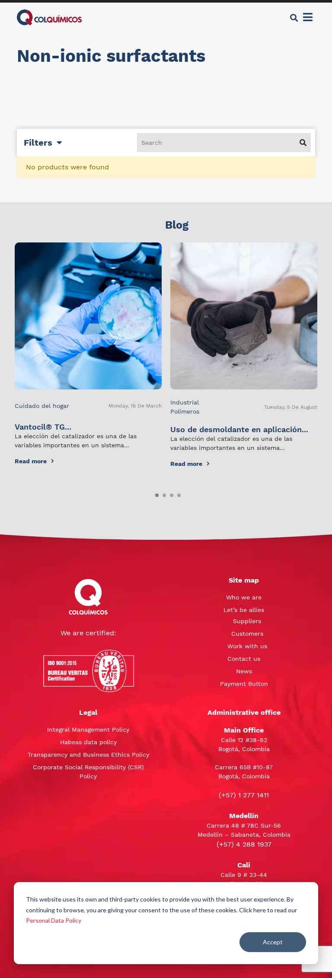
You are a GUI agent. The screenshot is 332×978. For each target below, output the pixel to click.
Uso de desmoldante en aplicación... (239, 429)
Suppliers (247, 621)
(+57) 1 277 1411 (244, 795)
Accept (273, 942)
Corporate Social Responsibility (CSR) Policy (88, 772)
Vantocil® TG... (43, 426)
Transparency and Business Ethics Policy (88, 754)
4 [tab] (177, 493)
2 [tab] (162, 493)
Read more (31, 461)
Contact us (243, 658)
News (244, 671)
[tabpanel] (88, 354)
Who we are (244, 597)
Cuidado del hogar (42, 405)
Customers (247, 633)
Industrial (184, 402)
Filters (38, 142)
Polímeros (184, 411)
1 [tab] (155, 493)
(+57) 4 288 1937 (244, 844)
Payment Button (244, 683)
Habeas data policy (88, 742)
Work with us (247, 646)
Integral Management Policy (88, 729)
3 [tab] (169, 493)
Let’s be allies (243, 609)
